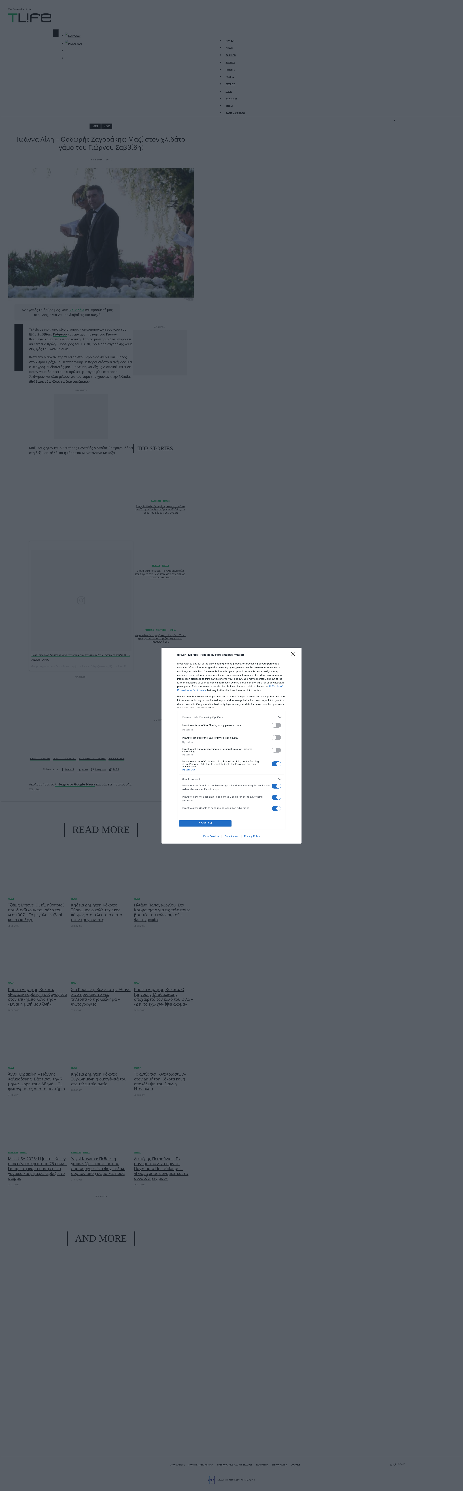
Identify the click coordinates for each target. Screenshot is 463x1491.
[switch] (276, 725)
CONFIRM (205, 823)
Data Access (231, 836)
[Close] (294, 655)
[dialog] (231, 745)
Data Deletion (211, 836)
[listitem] (231, 717)
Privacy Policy (252, 836)
